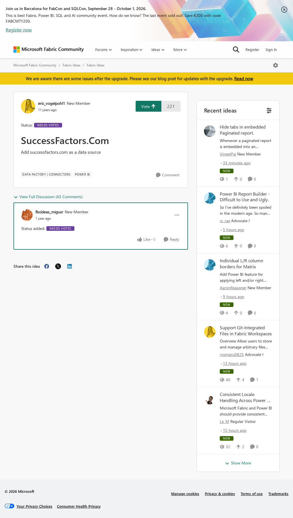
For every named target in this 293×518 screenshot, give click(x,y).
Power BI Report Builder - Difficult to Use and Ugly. (245, 197)
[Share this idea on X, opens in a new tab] (58, 266)
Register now (19, 30)
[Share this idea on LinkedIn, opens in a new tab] (69, 266)
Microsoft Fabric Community (34, 65)
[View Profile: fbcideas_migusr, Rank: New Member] (27, 215)
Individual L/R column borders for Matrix (241, 263)
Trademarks (278, 493)
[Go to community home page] (48, 49)
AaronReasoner (233, 287)
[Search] (236, 49)
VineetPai (228, 154)
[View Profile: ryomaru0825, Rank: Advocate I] (209, 332)
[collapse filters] (268, 109)
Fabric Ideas (71, 65)
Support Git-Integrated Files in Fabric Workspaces (246, 330)
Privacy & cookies (220, 493)
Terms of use (252, 493)
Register (252, 49)
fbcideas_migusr (49, 211)
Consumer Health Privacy (79, 506)
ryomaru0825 (232, 354)
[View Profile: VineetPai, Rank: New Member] (209, 131)
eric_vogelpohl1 (51, 103)
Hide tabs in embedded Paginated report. (243, 130)
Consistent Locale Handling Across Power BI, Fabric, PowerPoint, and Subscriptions (246, 397)
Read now (243, 78)
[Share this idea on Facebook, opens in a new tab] (46, 266)
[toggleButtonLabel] (276, 65)
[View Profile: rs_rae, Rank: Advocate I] (209, 198)
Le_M (224, 421)
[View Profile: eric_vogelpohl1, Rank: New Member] (28, 106)
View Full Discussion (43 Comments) (51, 196)
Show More (241, 463)
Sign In (271, 49)
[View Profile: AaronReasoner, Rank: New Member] (209, 265)
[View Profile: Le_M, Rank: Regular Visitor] (209, 398)
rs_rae (225, 220)
